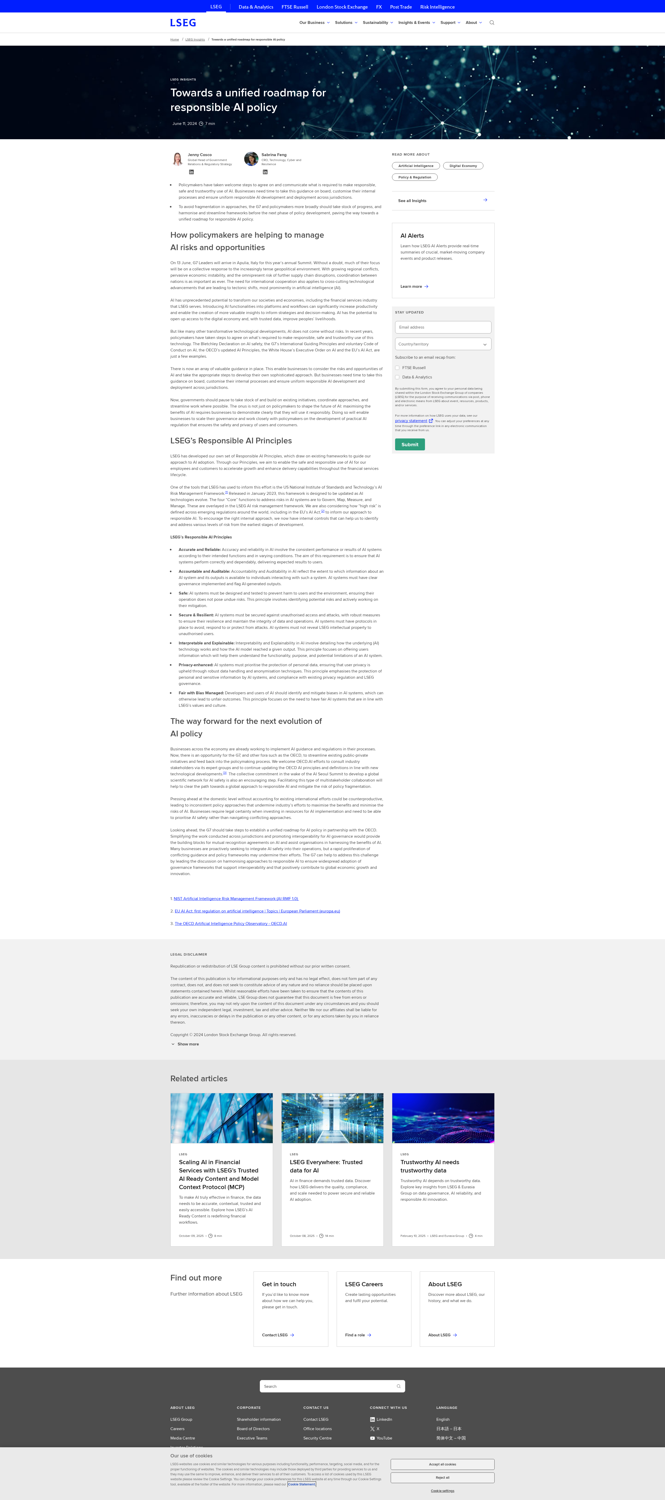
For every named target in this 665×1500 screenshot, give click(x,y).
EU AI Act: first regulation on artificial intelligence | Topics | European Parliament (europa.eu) (257, 911)
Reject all (442, 1477)
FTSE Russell (295, 7)
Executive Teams (252, 1438)
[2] (322, 511)
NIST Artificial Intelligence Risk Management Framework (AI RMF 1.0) (236, 899)
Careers (177, 1429)
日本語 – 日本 (449, 1429)
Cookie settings (442, 1490)
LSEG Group (181, 1419)
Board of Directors (253, 1429)
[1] (226, 492)
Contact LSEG (315, 1419)
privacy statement (411, 421)
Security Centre (317, 1438)
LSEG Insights (195, 39)
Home (174, 39)
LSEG (216, 7)
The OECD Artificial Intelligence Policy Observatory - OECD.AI (231, 923)
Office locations (317, 1429)
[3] (225, 772)
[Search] (492, 22)
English (443, 1419)
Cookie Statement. (302, 1484)
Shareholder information (259, 1419)
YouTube (384, 1438)
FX (379, 7)
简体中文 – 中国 (451, 1438)
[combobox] (443, 344)
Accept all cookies (442, 1464)
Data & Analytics (256, 7)
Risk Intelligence (437, 7)
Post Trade (401, 7)
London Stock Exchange (342, 7)
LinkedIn (384, 1419)
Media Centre (182, 1438)
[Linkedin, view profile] (191, 172)
